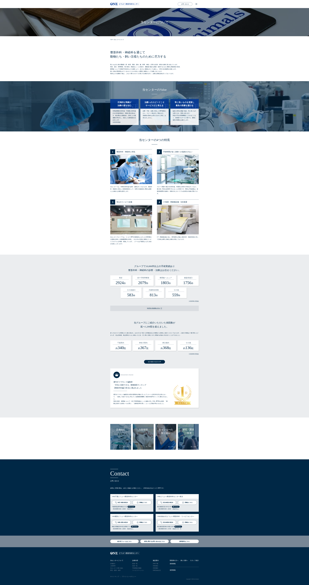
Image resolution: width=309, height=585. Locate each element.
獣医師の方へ (174, 560)
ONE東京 (155, 565)
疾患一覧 (134, 563)
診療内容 (135, 560)
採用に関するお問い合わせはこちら (154, 541)
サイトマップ (114, 576)
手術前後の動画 (136, 568)
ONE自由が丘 (157, 570)
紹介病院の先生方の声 (154, 361)
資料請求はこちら (184, 541)
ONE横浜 (155, 568)
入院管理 (112, 565)
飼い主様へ (184, 560)
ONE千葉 (155, 563)
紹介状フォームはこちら (124, 541)
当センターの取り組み (116, 568)
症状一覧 (134, 565)
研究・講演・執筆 (115, 570)
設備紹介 (112, 563)
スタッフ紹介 (194, 560)
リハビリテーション (138, 570)
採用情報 (173, 570)
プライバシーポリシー (129, 576)
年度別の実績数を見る (153, 308)
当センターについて (116, 560)
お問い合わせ (185, 4)
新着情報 (173, 563)
